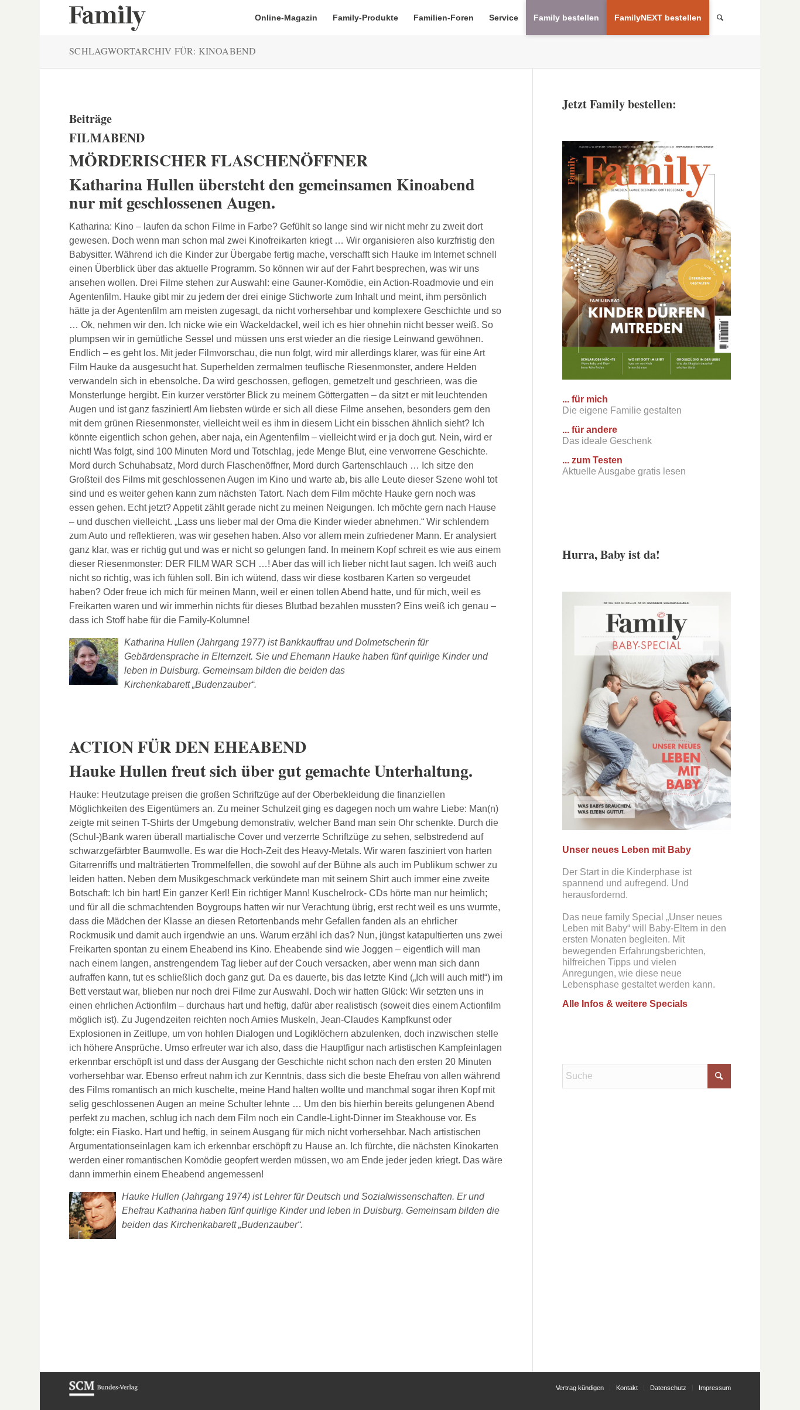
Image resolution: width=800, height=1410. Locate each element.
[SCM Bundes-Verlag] (103, 1394)
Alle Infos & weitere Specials (625, 1004)
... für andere (589, 430)
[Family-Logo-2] (107, 17)
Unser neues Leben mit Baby (626, 850)
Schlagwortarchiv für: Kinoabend (162, 51)
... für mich (585, 399)
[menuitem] (286, 17)
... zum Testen (592, 460)
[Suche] (720, 17)
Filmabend (107, 137)
